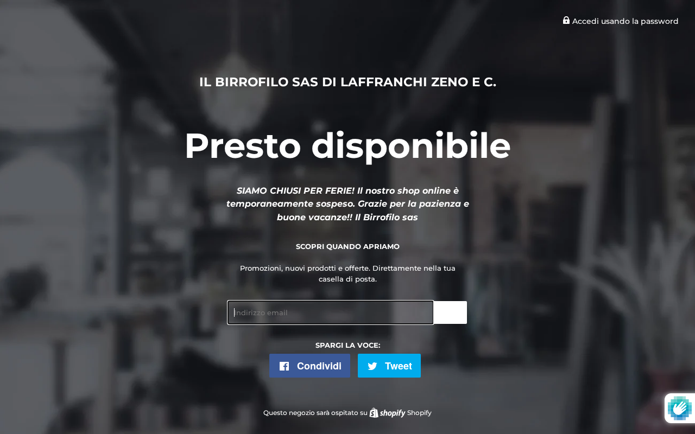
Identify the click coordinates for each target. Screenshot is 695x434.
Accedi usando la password (624, 21)
